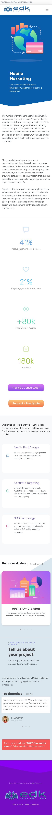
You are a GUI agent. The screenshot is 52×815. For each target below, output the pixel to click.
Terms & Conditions (31, 805)
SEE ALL (29, 694)
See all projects (37, 564)
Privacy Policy (18, 805)
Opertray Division (26, 608)
